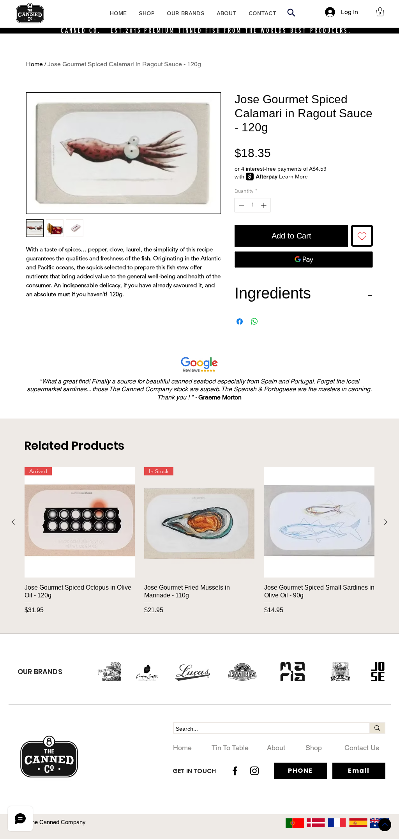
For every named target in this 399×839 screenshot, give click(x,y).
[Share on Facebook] (239, 321)
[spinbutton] (252, 205)
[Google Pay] (304, 259)
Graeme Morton (220, 397)
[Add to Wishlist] (362, 236)
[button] (380, 11)
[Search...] (377, 728)
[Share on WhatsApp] (254, 321)
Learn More (293, 176)
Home (34, 64)
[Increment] (264, 205)
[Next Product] (385, 522)
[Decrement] (240, 205)
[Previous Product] (13, 522)
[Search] (291, 12)
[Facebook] (235, 771)
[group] (199, 541)
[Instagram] (254, 771)
